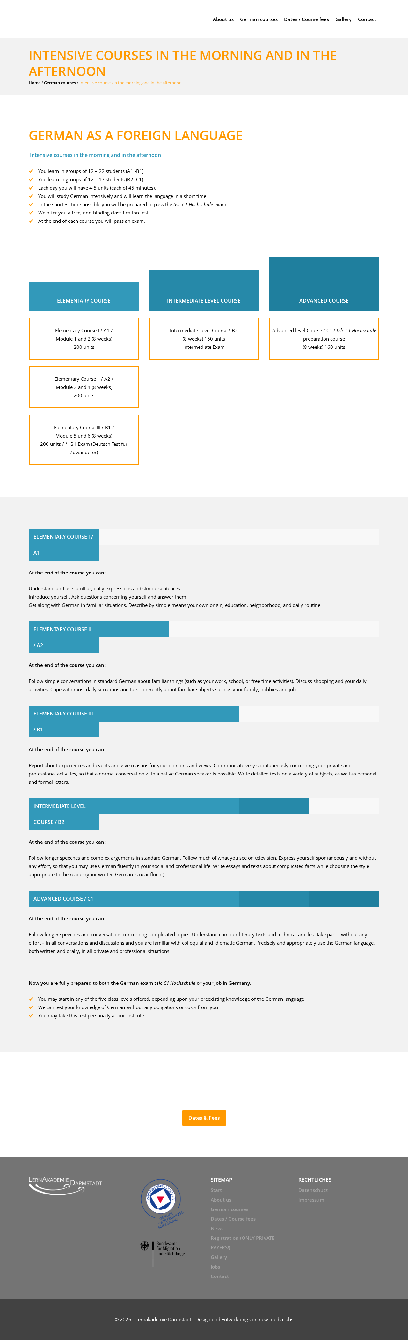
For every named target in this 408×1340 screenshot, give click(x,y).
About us (221, 1199)
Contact (220, 1276)
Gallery (219, 1257)
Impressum (311, 1199)
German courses (60, 83)
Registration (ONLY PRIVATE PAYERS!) (242, 1243)
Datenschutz (313, 1190)
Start (216, 1190)
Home (34, 83)
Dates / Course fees (233, 1219)
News (217, 1228)
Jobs (215, 1266)
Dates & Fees (204, 1117)
